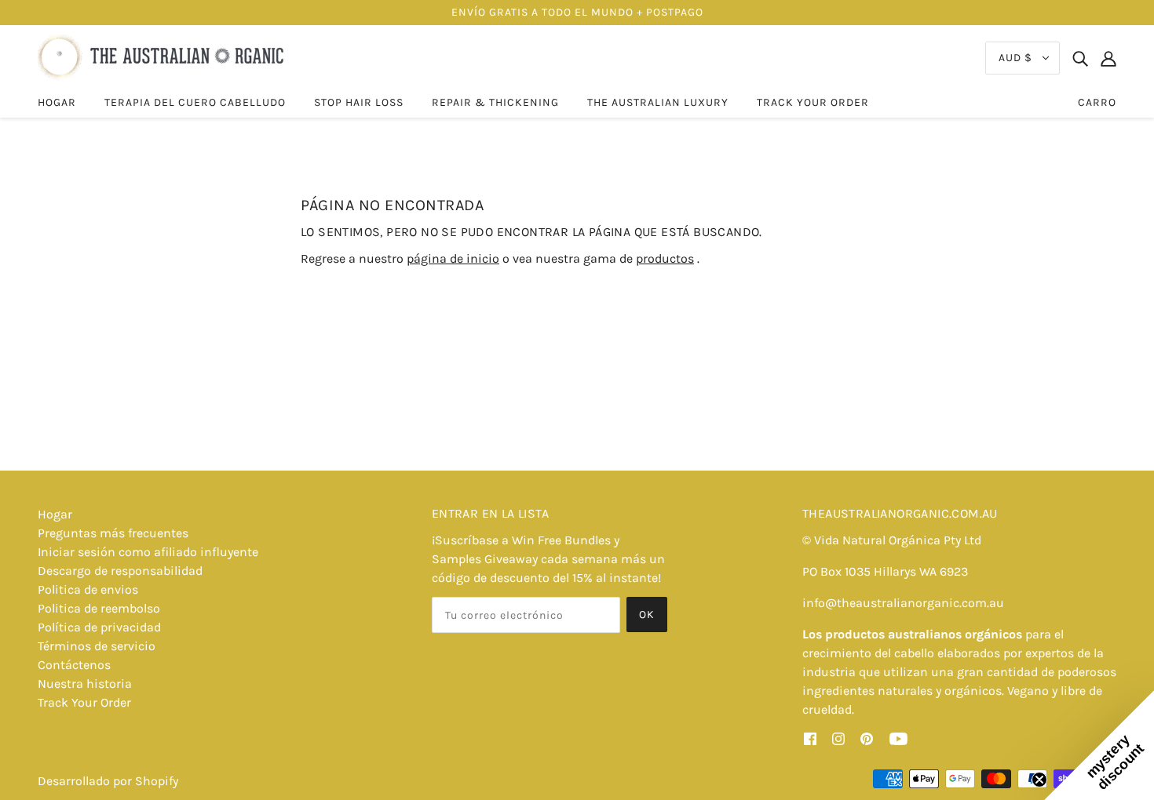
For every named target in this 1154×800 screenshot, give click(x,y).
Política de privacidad (99, 627)
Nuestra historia (85, 683)
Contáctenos (74, 664)
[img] (1080, 58)
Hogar (55, 514)
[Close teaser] (1039, 779)
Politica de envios (88, 589)
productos (665, 258)
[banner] (163, 56)
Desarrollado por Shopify (108, 780)
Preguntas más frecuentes (113, 532)
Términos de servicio (96, 645)
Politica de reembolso (99, 608)
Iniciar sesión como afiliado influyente (148, 551)
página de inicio (453, 258)
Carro (1097, 102)
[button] (1099, 745)
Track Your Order (84, 702)
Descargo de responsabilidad (120, 570)
